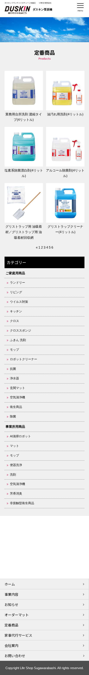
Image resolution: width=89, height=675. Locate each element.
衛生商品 (16, 407)
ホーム (10, 584)
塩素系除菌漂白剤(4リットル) (24, 173)
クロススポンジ (20, 330)
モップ (14, 349)
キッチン (16, 311)
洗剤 (13, 474)
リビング (16, 292)
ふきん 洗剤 (18, 340)
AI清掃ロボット (20, 436)
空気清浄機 (17, 397)
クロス (14, 321)
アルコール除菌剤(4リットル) (65, 173)
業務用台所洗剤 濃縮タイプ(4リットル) (23, 116)
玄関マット (17, 388)
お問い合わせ (15, 655)
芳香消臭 (16, 493)
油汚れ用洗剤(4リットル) (65, 114)
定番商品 (11, 625)
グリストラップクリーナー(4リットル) (65, 229)
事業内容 (11, 594)
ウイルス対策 (19, 301)
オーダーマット (17, 614)
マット (14, 446)
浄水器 (14, 378)
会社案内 (11, 645)
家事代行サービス (18, 635)
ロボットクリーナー (23, 359)
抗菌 (13, 368)
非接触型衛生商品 (22, 503)
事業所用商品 (15, 426)
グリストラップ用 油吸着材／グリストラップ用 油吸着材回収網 (23, 232)
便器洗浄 (16, 465)
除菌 (13, 416)
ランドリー (17, 282)
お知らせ (11, 604)
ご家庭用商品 (15, 273)
